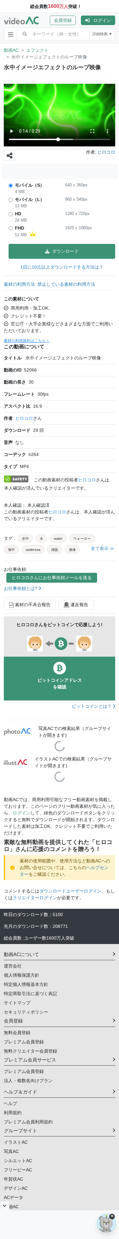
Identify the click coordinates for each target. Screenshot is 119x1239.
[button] (65, 20)
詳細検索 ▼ (102, 34)
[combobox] (60, 34)
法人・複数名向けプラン (28, 1080)
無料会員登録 (17, 1032)
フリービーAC (18, 1169)
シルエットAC (18, 1160)
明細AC (11, 1206)
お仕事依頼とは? (21, 588)
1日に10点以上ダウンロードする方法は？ (61, 267)
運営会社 (13, 965)
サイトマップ (17, 1002)
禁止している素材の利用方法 (66, 284)
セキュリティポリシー (26, 1012)
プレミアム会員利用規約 (28, 1121)
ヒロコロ (24, 418)
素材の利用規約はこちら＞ (27, 340)
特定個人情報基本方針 (26, 984)
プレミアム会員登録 (24, 1041)
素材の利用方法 (19, 284)
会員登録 (63, 20)
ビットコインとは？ (92, 706)
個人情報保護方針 (21, 975)
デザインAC (16, 1188)
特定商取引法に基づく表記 (30, 993)
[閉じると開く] (4, 1205)
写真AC (11, 1151)
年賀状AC (13, 1179)
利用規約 (13, 1112)
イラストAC (16, 1142)
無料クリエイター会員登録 (30, 1051)
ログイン (102, 20)
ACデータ (13, 1197)
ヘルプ (10, 1103)
